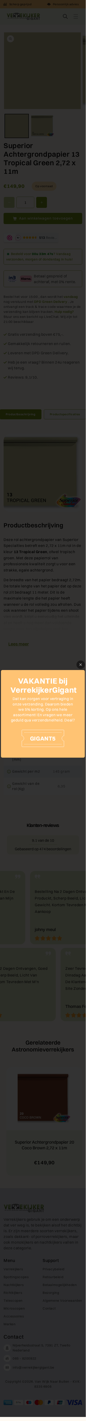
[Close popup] (80, 664)
